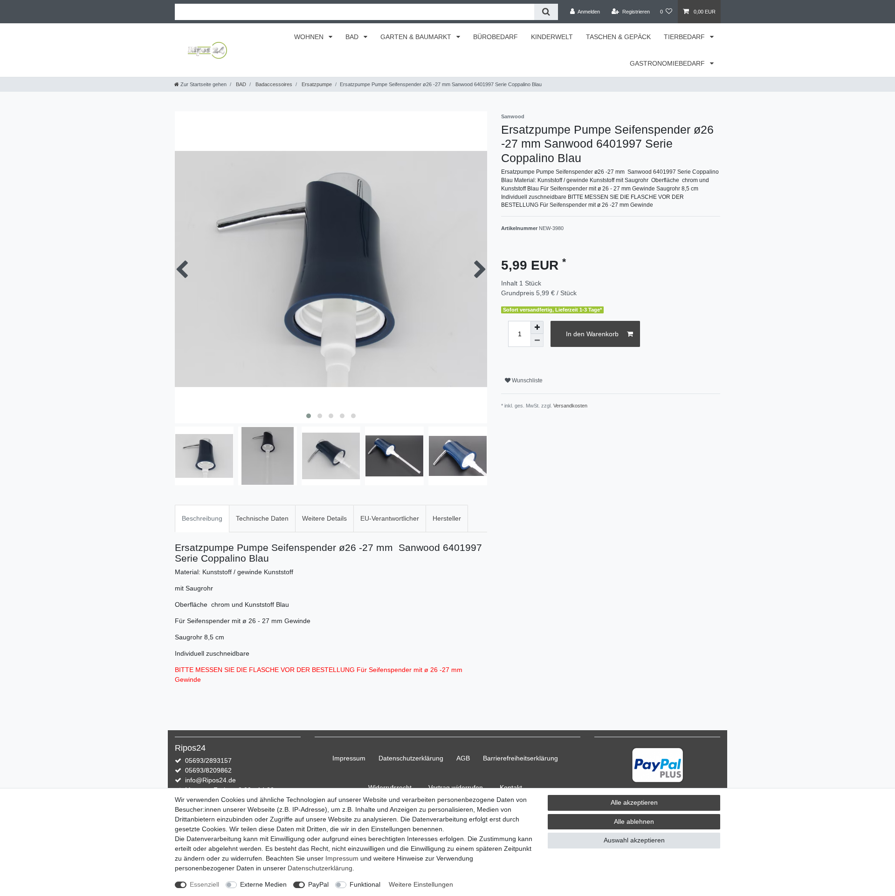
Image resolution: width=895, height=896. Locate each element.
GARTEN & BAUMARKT (416, 37)
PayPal (318, 884)
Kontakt (511, 787)
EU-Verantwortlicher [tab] (389, 518)
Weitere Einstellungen (421, 884)
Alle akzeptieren (634, 802)
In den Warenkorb (592, 334)
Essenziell (204, 884)
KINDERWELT (552, 37)
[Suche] (546, 12)
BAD (352, 37)
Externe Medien (263, 884)
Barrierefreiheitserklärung (520, 758)
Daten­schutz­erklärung (411, 758)
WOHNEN (309, 37)
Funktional (365, 884)
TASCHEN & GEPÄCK (618, 37)
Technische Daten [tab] (262, 518)
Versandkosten (570, 405)
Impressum (348, 758)
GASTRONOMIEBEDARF (668, 63)
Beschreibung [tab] (202, 518)
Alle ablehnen (634, 821)
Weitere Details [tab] (324, 518)
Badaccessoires (273, 84)
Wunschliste (526, 380)
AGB (463, 758)
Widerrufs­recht (390, 787)
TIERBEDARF (685, 37)
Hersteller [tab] (447, 518)
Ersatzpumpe (316, 84)
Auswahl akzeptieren (634, 840)
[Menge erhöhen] (537, 327)
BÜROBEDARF (495, 37)
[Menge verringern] (537, 340)
